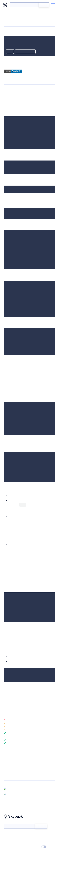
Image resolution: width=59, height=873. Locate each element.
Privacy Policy (10, 847)
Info (53, 720)
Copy (10, 51)
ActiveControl (14, 93)
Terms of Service (38, 842)
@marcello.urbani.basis (19, 794)
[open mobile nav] (53, 4)
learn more (25, 715)
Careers (7, 842)
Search (44, 5)
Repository (9, 776)
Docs (6, 834)
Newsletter (9, 822)
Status (33, 834)
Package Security (12, 768)
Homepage (9, 772)
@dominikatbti (15, 789)
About (7, 838)
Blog (32, 838)
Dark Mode (35, 847)
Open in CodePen (25, 51)
